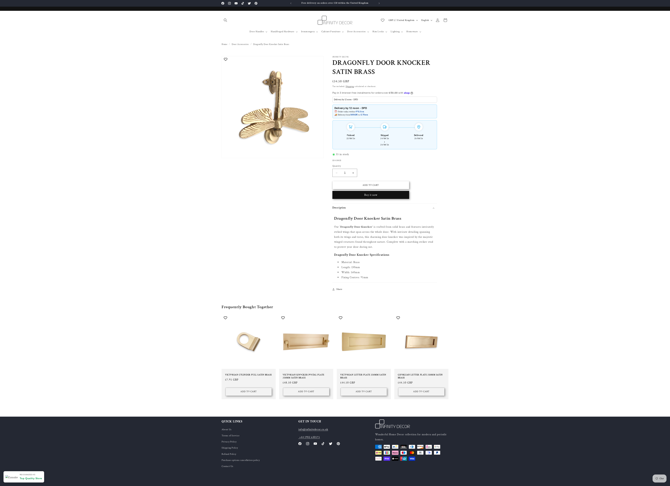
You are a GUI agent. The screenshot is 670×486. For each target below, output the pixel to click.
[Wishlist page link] (382, 20)
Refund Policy (229, 453)
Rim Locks (378, 31)
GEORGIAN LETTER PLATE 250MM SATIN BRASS (420, 376)
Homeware (412, 31)
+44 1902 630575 (309, 437)
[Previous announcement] (291, 3)
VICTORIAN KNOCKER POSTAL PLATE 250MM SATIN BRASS (303, 376)
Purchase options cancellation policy (241, 460)
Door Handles (257, 31)
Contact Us (227, 466)
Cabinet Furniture (330, 31)
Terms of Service (231, 435)
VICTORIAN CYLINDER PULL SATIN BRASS (248, 375)
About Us (227, 429)
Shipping (350, 86)
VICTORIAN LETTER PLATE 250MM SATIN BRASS (363, 376)
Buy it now (370, 195)
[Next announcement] (379, 3)
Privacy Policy (229, 441)
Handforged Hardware (282, 31)
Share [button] (339, 289)
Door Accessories (356, 31)
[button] (225, 20)
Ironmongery (308, 31)
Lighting (395, 31)
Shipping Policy (230, 447)
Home (224, 44)
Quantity (336, 166)
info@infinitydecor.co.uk (313, 429)
